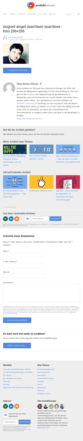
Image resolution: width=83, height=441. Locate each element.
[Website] (40, 83)
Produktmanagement (45, 369)
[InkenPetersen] (45, 408)
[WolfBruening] (56, 408)
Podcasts (22, 14)
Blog (5, 14)
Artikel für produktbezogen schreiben (18, 372)
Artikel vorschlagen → (17, 345)
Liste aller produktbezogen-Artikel (17, 369)
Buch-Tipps (42, 14)
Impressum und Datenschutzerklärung (18, 387)
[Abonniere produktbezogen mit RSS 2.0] (16, 218)
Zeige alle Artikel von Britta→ (30, 118)
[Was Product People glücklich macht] (41, 149)
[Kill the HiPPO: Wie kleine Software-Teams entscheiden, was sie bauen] (15, 149)
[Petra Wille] (62, 408)
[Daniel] (40, 408)
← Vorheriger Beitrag (9, 207)
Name (6, 251)
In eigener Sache (43, 393)
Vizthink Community (26, 103)
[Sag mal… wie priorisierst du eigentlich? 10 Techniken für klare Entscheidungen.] (68, 182)
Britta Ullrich (17, 37)
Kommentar (8, 283)
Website (6, 272)
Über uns (52, 14)
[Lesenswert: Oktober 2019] (41, 182)
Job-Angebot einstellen (12, 378)
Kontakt (6, 384)
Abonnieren (55, 219)
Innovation (41, 375)
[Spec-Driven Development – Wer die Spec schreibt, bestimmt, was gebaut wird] (68, 149)
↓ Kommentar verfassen (17, 70)
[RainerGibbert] (51, 408)
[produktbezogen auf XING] (5, 218)
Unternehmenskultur (45, 378)
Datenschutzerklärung (10, 313)
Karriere (40, 381)
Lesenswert (41, 387)
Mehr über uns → (44, 428)
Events (40, 384)
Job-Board (32, 14)
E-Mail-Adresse (10, 262)
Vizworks (31, 94)
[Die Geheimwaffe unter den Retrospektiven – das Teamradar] (15, 182)
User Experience (43, 372)
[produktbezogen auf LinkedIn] (11, 218)
